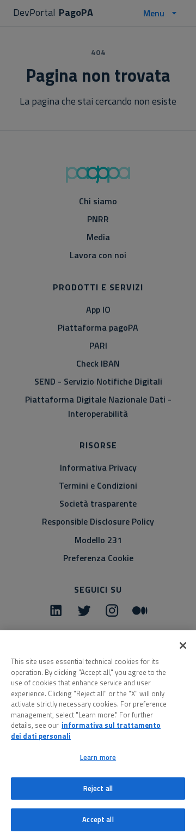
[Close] (183, 646)
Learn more (98, 757)
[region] (98, 735)
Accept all (97, 819)
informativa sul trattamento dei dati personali (86, 730)
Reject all (98, 788)
